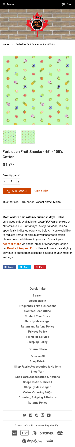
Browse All (38, 356)
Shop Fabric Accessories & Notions (37, 366)
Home (6, 44)
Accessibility (37, 300)
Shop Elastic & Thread (37, 382)
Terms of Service (37, 336)
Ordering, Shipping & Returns (37, 397)
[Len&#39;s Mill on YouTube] (49, 415)
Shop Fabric (37, 361)
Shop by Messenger (37, 321)
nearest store (12, 244)
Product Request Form (22, 248)
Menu (10, 4)
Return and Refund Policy (37, 326)
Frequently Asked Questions (37, 306)
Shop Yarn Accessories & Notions (37, 377)
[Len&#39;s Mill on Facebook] (30, 415)
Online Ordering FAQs (37, 392)
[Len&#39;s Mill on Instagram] (42, 415)
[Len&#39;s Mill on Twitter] (24, 415)
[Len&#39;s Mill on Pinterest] (37, 415)
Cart (69, 4)
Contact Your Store (37, 316)
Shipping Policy (37, 342)
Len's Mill (27, 425)
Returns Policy (37, 402)
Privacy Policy (37, 331)
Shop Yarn (37, 371)
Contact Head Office (37, 311)
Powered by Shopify (47, 425)
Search (37, 295)
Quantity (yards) (11, 175)
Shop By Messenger (37, 387)
